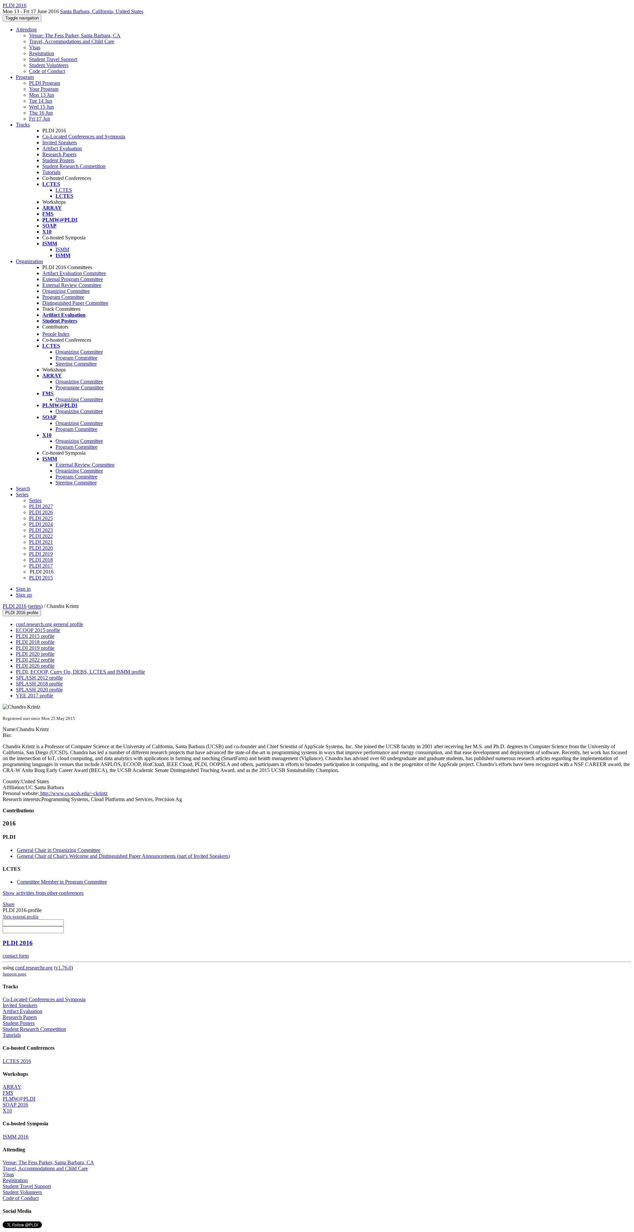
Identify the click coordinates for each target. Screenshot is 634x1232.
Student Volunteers (48, 65)
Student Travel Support (53, 59)
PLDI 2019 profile (35, 648)
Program (25, 77)
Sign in (23, 589)
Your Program (43, 89)
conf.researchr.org (34, 967)
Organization (29, 261)
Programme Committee (79, 387)
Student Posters (58, 160)
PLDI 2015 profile (35, 636)
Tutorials (51, 172)
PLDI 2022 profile (35, 660)
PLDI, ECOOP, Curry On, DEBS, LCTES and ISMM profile (80, 672)
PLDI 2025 (41, 518)
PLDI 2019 (41, 554)
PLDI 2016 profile (21, 612)
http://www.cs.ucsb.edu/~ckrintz (73, 793)
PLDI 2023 (41, 530)
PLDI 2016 (14, 606)
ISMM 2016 (15, 1137)
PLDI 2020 (41, 548)
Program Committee (63, 297)
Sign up (24, 595)
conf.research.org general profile (49, 624)
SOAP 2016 (15, 1105)
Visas (34, 47)
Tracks (23, 124)
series (35, 606)
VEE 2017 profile (34, 695)
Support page (14, 973)
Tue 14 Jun (40, 101)
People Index (56, 334)
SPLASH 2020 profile (39, 689)
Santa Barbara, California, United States (101, 11)
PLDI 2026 (41, 512)
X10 (7, 1110)
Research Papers (59, 154)
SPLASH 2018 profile (39, 683)
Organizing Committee (66, 291)
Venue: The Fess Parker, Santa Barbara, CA (75, 35)
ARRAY (12, 1087)
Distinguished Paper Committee (75, 303)
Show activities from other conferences (43, 893)
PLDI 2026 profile (35, 666)
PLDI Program (44, 83)
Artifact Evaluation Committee (74, 273)
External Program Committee (72, 279)
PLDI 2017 (41, 566)
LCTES (63, 190)
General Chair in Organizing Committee (58, 850)
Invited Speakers (59, 142)
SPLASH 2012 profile (39, 678)
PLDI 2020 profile (35, 654)
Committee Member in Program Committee (62, 882)
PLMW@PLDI (19, 1099)
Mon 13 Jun (41, 95)
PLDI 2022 (41, 536)
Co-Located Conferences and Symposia (83, 136)
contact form (16, 956)
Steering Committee (76, 364)
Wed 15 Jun (41, 107)
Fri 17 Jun (39, 119)
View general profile (21, 916)
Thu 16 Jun (41, 113)
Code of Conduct (47, 71)
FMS (8, 1093)
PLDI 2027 (41, 506)
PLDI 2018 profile (35, 642)
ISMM (62, 249)
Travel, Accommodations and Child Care (71, 41)
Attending (26, 29)
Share (9, 904)
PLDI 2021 (41, 542)
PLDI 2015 (41, 578)
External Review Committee (71, 285)
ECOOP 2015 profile (38, 630)
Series (35, 500)
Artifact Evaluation (62, 148)
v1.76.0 (63, 967)
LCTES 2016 (17, 1061)
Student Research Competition (74, 166)
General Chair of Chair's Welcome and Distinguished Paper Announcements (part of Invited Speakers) (123, 856)
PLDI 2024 (41, 524)
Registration (41, 53)
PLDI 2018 (41, 560)
